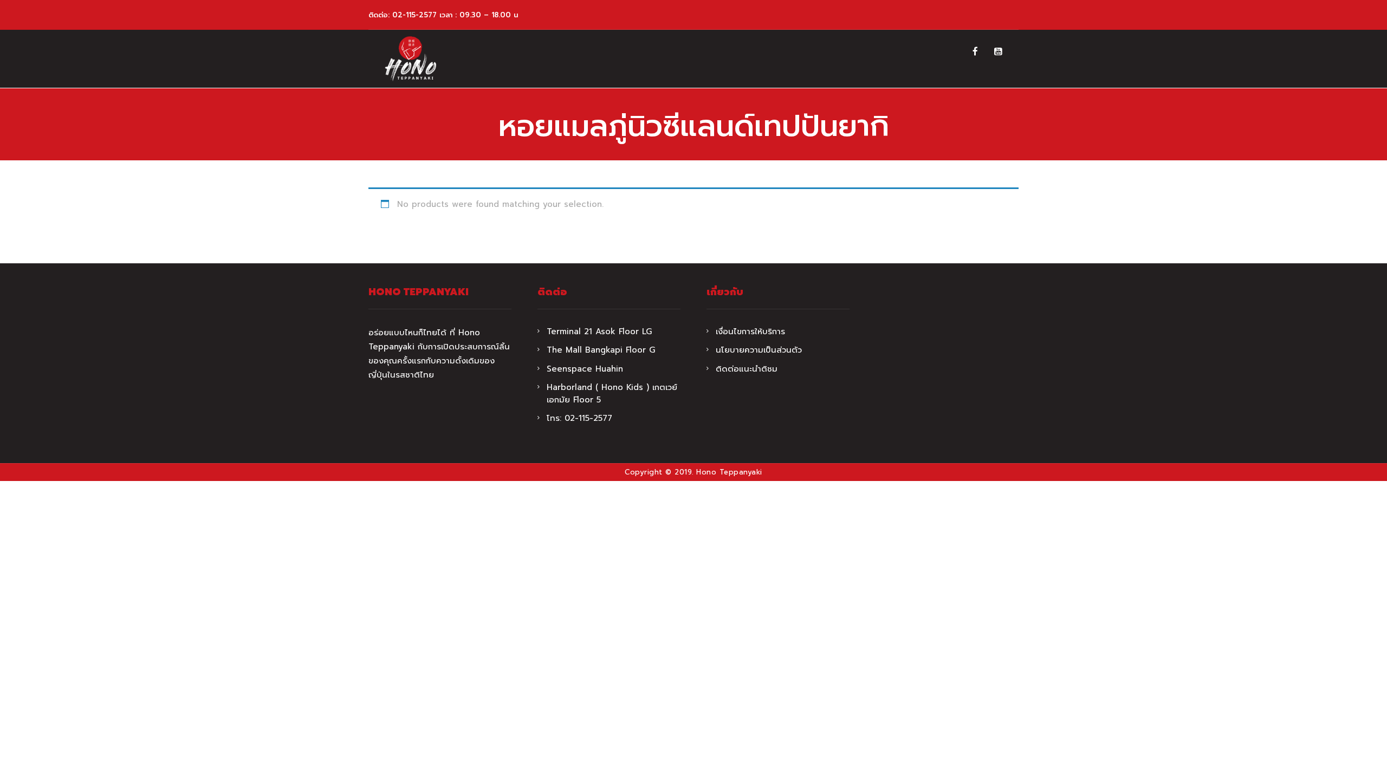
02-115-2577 (414, 15)
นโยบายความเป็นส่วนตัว (759, 350)
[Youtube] (998, 51)
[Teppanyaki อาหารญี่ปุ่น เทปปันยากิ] (410, 59)
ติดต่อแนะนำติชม (746, 369)
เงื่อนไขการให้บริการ (750, 331)
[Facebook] (975, 51)
